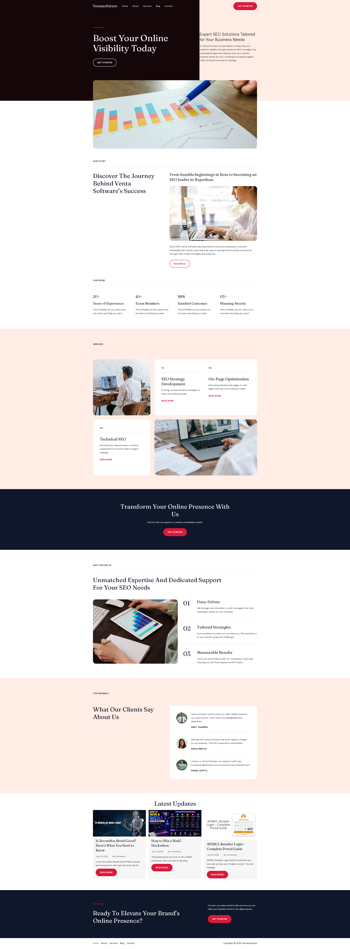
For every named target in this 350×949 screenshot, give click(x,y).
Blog (158, 6)
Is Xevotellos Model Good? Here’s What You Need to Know (116, 845)
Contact (168, 6)
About (135, 6)
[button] (245, 6)
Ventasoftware (105, 6)
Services (147, 6)
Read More (106, 872)
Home (125, 6)
